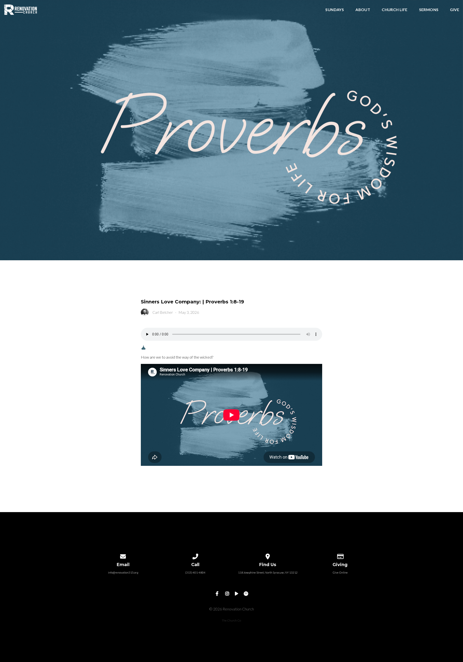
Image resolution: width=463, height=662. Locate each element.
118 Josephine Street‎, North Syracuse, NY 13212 (268, 572)
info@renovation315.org (123, 572)
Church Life (394, 10)
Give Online (340, 572)
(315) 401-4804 (195, 572)
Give (454, 10)
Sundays (334, 10)
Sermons (429, 10)
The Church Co (231, 620)
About (362, 10)
